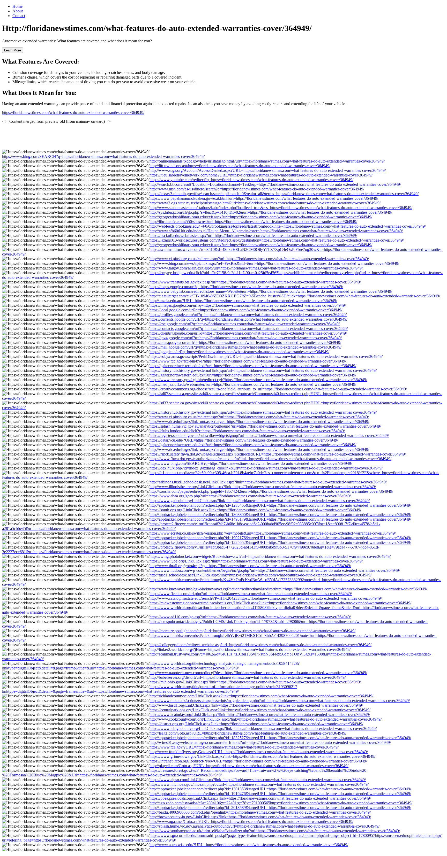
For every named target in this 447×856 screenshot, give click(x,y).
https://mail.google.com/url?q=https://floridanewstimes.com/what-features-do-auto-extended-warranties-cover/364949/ (245, 347)
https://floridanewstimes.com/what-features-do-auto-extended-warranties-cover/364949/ (73, 112)
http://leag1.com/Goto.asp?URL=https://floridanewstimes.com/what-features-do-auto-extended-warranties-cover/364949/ (248, 733)
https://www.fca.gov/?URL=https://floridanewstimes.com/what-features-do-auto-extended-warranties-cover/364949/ (244, 747)
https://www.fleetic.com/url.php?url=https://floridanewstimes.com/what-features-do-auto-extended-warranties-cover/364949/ (251, 593)
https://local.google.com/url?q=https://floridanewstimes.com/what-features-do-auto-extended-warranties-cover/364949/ (246, 310)
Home (17, 6)
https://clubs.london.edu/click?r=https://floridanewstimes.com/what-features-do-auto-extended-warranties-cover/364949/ (247, 431)
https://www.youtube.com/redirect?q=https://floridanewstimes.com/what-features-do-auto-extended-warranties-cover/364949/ (251, 180)
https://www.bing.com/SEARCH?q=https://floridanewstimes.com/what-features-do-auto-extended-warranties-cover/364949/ (103, 156)
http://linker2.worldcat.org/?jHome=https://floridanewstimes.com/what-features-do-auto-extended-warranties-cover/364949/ (250, 649)
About (17, 11)
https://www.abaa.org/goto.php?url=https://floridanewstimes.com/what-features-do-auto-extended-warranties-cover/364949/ (250, 496)
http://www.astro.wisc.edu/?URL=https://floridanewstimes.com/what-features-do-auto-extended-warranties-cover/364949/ (249, 845)
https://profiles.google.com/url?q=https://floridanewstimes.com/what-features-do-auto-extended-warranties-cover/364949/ (248, 314)
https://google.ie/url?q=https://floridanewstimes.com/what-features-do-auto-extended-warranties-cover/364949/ (239, 352)
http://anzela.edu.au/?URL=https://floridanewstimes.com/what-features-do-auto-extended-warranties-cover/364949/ (243, 300)
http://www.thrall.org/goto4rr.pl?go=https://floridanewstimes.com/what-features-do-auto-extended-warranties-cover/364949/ (250, 566)
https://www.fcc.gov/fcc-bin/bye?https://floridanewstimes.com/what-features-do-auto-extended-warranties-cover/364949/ (248, 361)
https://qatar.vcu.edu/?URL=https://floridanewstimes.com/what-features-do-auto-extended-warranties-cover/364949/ (244, 440)
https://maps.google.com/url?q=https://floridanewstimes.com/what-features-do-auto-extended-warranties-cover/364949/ (246, 286)
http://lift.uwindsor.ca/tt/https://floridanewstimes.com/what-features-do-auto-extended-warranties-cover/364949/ (240, 166)
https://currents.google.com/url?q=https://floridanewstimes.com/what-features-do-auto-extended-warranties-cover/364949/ (248, 319)
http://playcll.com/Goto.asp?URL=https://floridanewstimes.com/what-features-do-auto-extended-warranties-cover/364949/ (249, 766)
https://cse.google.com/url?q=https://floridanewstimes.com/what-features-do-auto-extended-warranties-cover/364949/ (245, 324)
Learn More (12, 50)
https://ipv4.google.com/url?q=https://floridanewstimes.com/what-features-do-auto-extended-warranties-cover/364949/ (246, 338)
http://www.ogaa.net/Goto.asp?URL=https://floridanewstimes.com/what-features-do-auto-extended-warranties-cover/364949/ (251, 821)
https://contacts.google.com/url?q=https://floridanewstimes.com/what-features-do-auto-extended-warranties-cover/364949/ (249, 328)
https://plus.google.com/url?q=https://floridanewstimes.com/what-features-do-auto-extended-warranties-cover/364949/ (245, 342)
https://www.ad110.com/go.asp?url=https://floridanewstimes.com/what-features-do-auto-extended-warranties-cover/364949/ (250, 617)
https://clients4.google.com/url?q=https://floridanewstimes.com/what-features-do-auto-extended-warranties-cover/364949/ (248, 333)
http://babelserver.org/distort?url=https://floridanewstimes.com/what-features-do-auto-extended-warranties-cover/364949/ (248, 677)
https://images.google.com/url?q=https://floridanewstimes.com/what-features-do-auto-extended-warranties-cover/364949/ (248, 305)
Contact (18, 15)
